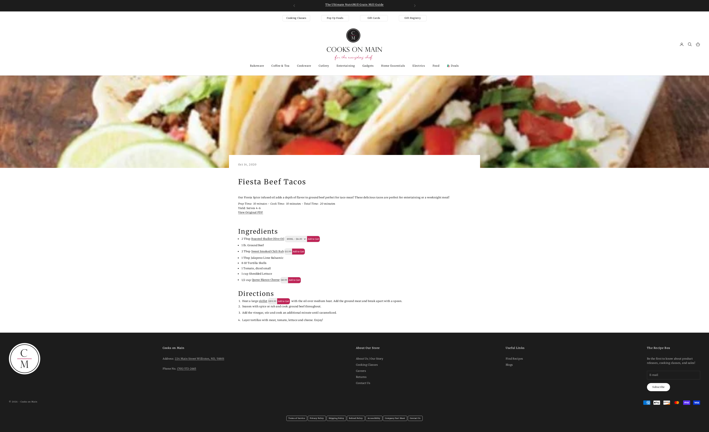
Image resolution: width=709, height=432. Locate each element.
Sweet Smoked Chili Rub (267, 251)
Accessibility (374, 418)
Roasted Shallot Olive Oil (267, 238)
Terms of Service (296, 418)
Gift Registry (413, 18)
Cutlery (324, 65)
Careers (361, 371)
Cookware (304, 65)
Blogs (509, 364)
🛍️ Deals (453, 65)
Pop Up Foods (335, 18)
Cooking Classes (296, 18)
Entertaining (346, 65)
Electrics (418, 65)
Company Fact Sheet (395, 418)
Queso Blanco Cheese (266, 279)
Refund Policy (356, 418)
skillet (263, 301)
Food (436, 65)
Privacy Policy (317, 418)
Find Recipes (514, 358)
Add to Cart (313, 239)
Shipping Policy (336, 418)
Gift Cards (374, 18)
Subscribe (658, 387)
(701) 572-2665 (186, 368)
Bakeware (257, 65)
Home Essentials (393, 65)
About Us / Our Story (369, 358)
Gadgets (368, 65)
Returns (361, 377)
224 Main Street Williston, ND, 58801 (199, 358)
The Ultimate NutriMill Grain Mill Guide (354, 4)
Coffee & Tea (280, 65)
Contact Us (363, 383)
